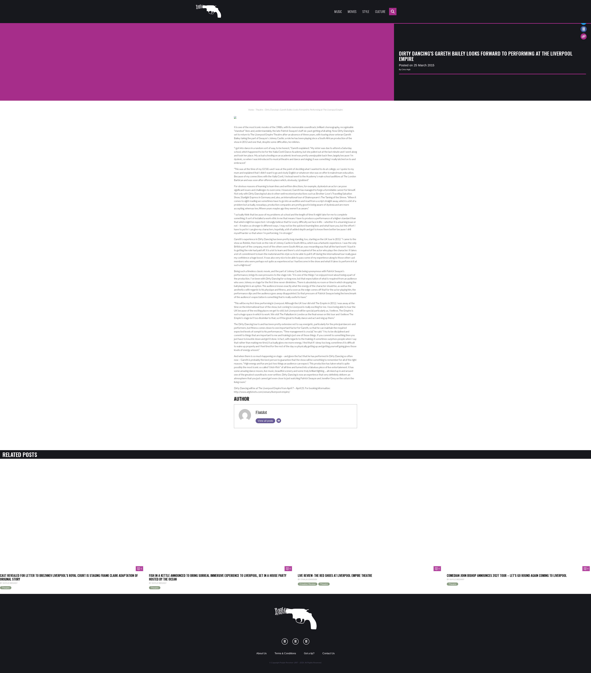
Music (338, 11)
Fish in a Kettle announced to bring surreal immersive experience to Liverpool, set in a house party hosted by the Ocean (217, 577)
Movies (352, 11)
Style (365, 11)
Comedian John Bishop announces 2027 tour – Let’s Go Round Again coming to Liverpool (507, 575)
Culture (380, 11)
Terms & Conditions (285, 653)
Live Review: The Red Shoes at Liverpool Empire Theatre (335, 575)
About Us (261, 653)
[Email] (278, 420)
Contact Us (328, 653)
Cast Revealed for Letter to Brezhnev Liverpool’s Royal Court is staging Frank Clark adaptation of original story (69, 577)
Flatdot (261, 412)
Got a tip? (309, 653)
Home (251, 109)
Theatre (259, 109)
